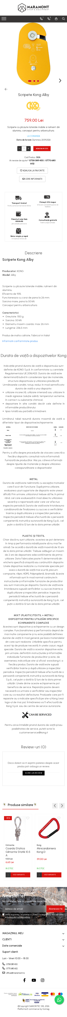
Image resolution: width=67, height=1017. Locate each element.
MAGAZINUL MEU (12, 933)
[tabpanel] (33, 53)
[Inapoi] (4, 89)
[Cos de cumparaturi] (56, 19)
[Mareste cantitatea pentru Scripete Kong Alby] (28, 148)
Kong (39, 845)
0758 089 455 (12, 964)
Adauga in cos (42, 148)
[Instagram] (42, 980)
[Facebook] (24, 980)
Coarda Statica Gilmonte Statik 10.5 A (18, 852)
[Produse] (4, 19)
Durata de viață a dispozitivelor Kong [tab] (34, 355)
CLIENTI (7, 939)
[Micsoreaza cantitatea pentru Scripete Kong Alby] (19, 148)
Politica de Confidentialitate (18, 917)
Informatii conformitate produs (20, 341)
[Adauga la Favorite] (27, 818)
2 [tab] (34, 81)
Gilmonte (10, 845)
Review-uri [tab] (33, 747)
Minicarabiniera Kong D (46, 850)
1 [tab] (30, 81)
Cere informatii (33, 179)
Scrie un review (33, 773)
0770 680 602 (12, 968)
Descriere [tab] (33, 253)
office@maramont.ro (15, 973)
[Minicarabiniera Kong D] (49, 828)
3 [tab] (38, 81)
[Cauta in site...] (63, 19)
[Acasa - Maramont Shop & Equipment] (33, 7)
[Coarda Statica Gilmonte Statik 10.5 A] (18, 828)
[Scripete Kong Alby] (33, 53)
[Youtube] (33, 980)
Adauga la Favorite (33, 170)
